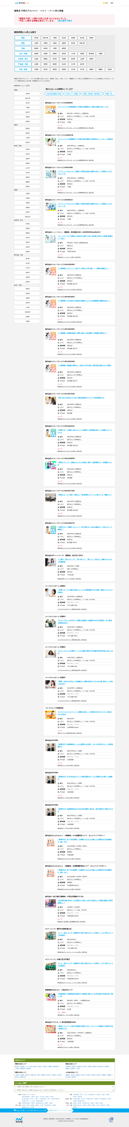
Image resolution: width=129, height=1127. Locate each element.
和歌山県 (82, 43)
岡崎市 (33, 1103)
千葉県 (55, 38)
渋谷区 (39, 1066)
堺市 (38, 1075)
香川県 (82, 69)
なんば (85, 1094)
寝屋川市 (23, 1077)
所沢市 (31, 1098)
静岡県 (64, 48)
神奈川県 (45, 38)
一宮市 (78, 1068)
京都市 (22, 1075)
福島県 (91, 59)
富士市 (84, 1066)
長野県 (45, 64)
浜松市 (74, 1066)
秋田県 (73, 59)
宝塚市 (54, 1075)
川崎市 (50, 1066)
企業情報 (45, 1118)
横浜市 (17, 1066)
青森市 (104, 1075)
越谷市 (29, 1068)
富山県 (64, 64)
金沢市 (87, 1103)
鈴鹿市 (107, 1066)
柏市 (49, 1098)
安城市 (73, 1068)
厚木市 (51, 1096)
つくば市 (32, 1101)
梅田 (78, 1094)
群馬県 (91, 38)
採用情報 (68, 1118)
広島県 (36, 69)
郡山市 (99, 1075)
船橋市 (44, 1098)
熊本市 (74, 1077)
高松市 (49, 1105)
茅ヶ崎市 (42, 1096)
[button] (113, 93)
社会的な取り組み (60, 1118)
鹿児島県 (91, 53)
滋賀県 (64, 43)
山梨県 (36, 64)
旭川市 (94, 1075)
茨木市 (49, 1075)
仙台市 (73, 1075)
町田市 (33, 1094)
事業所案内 (51, 1118)
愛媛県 (100, 69)
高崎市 (41, 1101)
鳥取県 (55, 69)
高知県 (110, 69)
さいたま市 (29, 1066)
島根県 (64, 69)
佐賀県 (45, 53)
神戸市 (28, 1075)
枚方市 (17, 1077)
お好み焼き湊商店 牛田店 (53, 94)
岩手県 (55, 59)
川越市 (27, 1098)
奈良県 (73, 43)
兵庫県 (45, 43)
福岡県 (36, 53)
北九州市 (68, 1077)
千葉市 (45, 1066)
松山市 (83, 1075)
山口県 (73, 69)
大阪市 (17, 1075)
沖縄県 (100, 53)
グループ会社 (75, 1118)
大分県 (73, 53)
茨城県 (73, 38)
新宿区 (22, 1066)
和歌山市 (33, 1075)
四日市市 (101, 1066)
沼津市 (90, 1066)
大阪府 (36, 43)
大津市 (59, 1075)
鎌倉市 (47, 1096)
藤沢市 (37, 1096)
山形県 (82, 59)
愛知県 (36, 48)
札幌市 (67, 1075)
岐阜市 (95, 1066)
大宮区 (36, 1098)
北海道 (36, 59)
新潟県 (55, 64)
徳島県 (91, 69)
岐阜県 (45, 48)
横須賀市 (23, 1068)
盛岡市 (104, 1098)
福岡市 (78, 1075)
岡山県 (45, 69)
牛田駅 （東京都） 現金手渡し (92, 94)
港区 (35, 1066)
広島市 (88, 1075)
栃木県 (82, 38)
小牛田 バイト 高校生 (72, 94)
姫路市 (43, 1075)
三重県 (55, 48)
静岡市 (79, 1066)
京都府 (55, 43)
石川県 (73, 64)
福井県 (82, 64)
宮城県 (64, 59)
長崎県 (55, 53)
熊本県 (64, 53)
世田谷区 (55, 1066)
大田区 (17, 1068)
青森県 (45, 59)
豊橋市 (67, 1068)
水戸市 (27, 1101)
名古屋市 (68, 1066)
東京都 (36, 38)
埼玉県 (64, 38)
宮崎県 (82, 53)
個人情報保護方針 (84, 1118)
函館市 (109, 1075)
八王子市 (28, 1094)
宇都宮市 (57, 1098)
